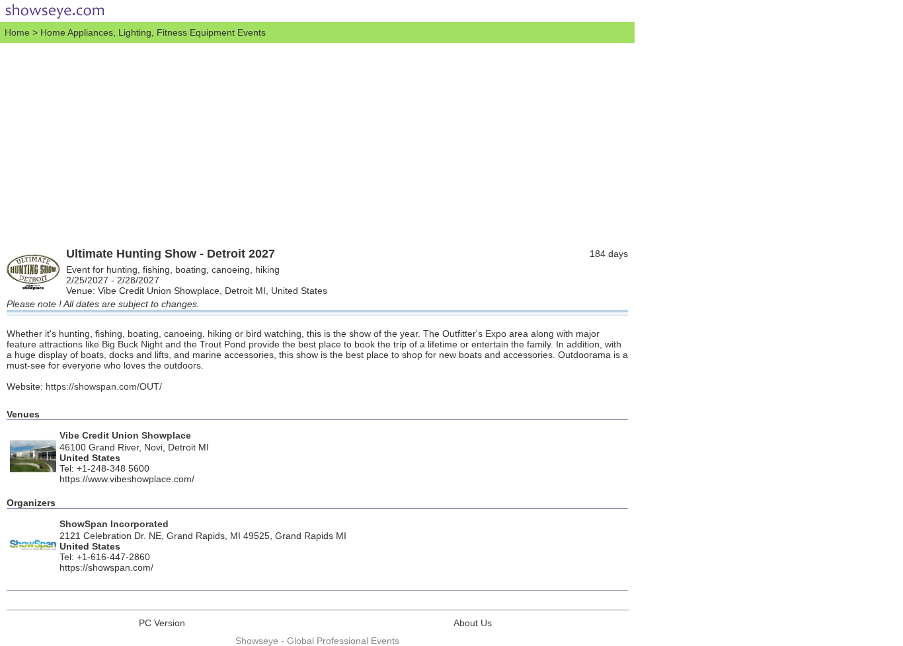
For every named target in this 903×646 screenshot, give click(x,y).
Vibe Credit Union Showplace (125, 435)
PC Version (162, 623)
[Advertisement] (317, 142)
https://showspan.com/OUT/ (104, 386)
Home (17, 32)
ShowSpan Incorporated (114, 524)
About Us (472, 623)
